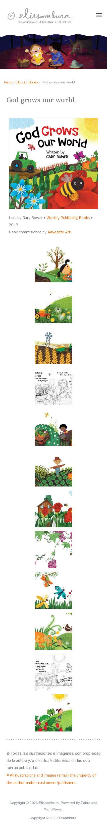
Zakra (85, 803)
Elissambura (49, 803)
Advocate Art (59, 232)
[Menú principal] (99, 15)
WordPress (53, 809)
